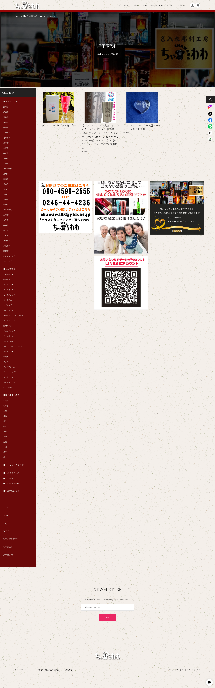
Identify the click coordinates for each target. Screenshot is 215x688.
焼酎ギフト (7, 279)
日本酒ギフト (8, 274)
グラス (5, 362)
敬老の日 (6, 204)
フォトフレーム (9, 367)
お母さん (6, 406)
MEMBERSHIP (157, 5)
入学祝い (6, 220)
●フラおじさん (9, 478)
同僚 (5, 436)
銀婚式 (5, 179)
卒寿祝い (6, 153)
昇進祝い (6, 240)
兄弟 (5, 411)
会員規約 (68, 670)
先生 (5, 442)
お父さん (6, 400)
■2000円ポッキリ (11, 491)
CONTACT (182, 5)
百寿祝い (6, 158)
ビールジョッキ (9, 295)
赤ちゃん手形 (8, 351)
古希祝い (6, 132)
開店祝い (6, 251)
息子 (5, 452)
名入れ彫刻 (7, 387)
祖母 (5, 426)
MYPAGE (170, 5)
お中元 (5, 194)
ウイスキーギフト (10, 290)
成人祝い (6, 230)
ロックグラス (8, 377)
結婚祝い (6, 112)
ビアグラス (7, 300)
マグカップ (7, 305)
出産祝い (6, 215)
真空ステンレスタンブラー (13, 315)
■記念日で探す (10, 101)
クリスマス (7, 210)
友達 (5, 431)
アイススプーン (9, 320)
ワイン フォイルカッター (12, 346)
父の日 (5, 184)
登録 (107, 617)
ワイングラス (8, 310)
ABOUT (127, 5)
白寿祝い (6, 163)
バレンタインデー (10, 256)
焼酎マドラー (8, 326)
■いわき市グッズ (30, 16)
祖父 (5, 421)
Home (17, 16)
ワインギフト (8, 284)
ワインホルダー (9, 341)
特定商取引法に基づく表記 (48, 670)
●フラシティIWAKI (11, 483)
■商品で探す (9, 269)
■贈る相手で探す (11, 395)
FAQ (136, 5)
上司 (5, 447)
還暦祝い (6, 122)
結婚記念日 (7, 168)
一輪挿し (6, 356)
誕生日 (5, 107)
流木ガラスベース (10, 382)
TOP (118, 5)
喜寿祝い (6, 138)
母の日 (5, 189)
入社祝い (6, 235)
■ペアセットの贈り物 (13, 464)
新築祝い (6, 246)
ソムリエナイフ (9, 331)
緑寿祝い (6, 127)
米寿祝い (6, 148)
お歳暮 (5, 199)
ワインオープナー (10, 336)
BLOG (144, 5)
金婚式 (5, 174)
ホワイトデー (8, 261)
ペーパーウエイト (10, 372)
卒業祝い (6, 225)
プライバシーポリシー (23, 670)
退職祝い (6, 117)
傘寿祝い (6, 143)
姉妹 (5, 416)
